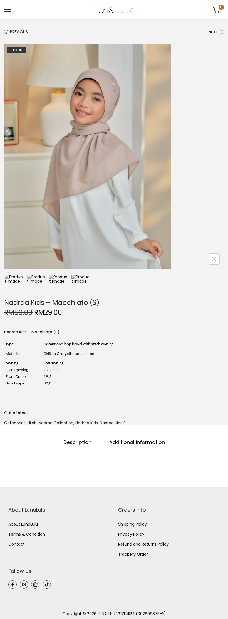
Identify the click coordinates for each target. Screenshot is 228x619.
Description (77, 442)
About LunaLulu (23, 524)
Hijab (32, 423)
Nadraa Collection (56, 423)
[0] (216, 9)
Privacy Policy (131, 534)
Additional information (137, 442)
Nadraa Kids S (113, 423)
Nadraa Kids (86, 423)
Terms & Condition (26, 534)
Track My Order (133, 554)
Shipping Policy (132, 524)
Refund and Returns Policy (143, 544)
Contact (16, 544)
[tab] (77, 442)
